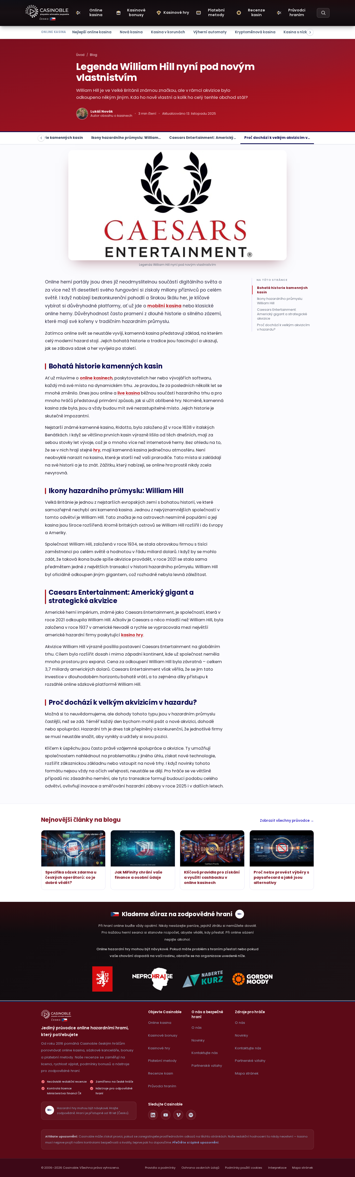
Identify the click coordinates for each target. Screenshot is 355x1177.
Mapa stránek (247, 1073)
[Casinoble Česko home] (56, 1014)
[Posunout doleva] (41, 138)
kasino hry (132, 635)
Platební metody (162, 1060)
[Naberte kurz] (202, 979)
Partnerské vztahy (207, 1065)
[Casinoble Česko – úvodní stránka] (47, 11)
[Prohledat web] (323, 13)
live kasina (128, 393)
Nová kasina (131, 32)
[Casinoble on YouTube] (166, 1115)
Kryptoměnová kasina (255, 32)
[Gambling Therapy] (253, 979)
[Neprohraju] (152, 979)
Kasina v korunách (168, 32)
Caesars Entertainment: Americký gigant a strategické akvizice (282, 314)
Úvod (80, 55)
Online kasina (159, 1022)
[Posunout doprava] (310, 32)
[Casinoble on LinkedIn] (153, 1115)
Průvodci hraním (162, 1086)
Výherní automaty (210, 32)
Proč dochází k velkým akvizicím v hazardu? (283, 327)
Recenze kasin (160, 1073)
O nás (197, 1027)
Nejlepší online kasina (91, 32)
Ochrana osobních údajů (200, 1168)
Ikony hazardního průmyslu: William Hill (280, 300)
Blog (93, 55)
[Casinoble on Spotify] (191, 1115)
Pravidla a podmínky (160, 1168)
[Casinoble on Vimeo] (178, 1115)
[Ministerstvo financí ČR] (102, 979)
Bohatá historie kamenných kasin (51, 137)
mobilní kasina (164, 306)
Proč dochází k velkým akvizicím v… (277, 137)
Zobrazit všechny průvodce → (287, 820)
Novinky (198, 1040)
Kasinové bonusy (162, 1035)
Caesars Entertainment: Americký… (202, 137)
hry (96, 450)
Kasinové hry (159, 1048)
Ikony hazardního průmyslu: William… (126, 137)
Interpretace (277, 1168)
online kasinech (96, 378)
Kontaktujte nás (205, 1052)
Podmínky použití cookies (243, 1168)
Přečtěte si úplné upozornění (195, 1142)
